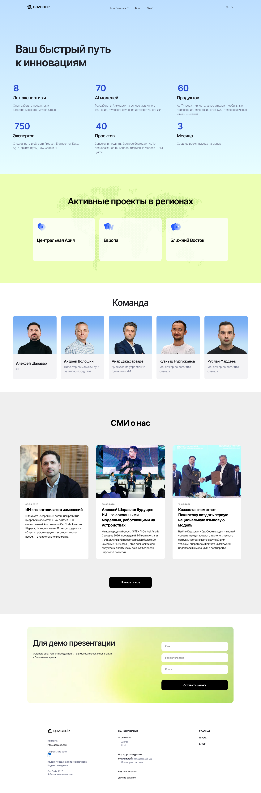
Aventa (124, 741)
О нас (150, 8)
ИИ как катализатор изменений (54, 509)
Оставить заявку (194, 685)
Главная (205, 731)
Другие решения (127, 777)
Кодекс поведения (58, 765)
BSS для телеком (127, 771)
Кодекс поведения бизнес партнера (67, 761)
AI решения (124, 737)
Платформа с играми (132, 762)
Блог (137, 8)
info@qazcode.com (57, 744)
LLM (123, 745)
